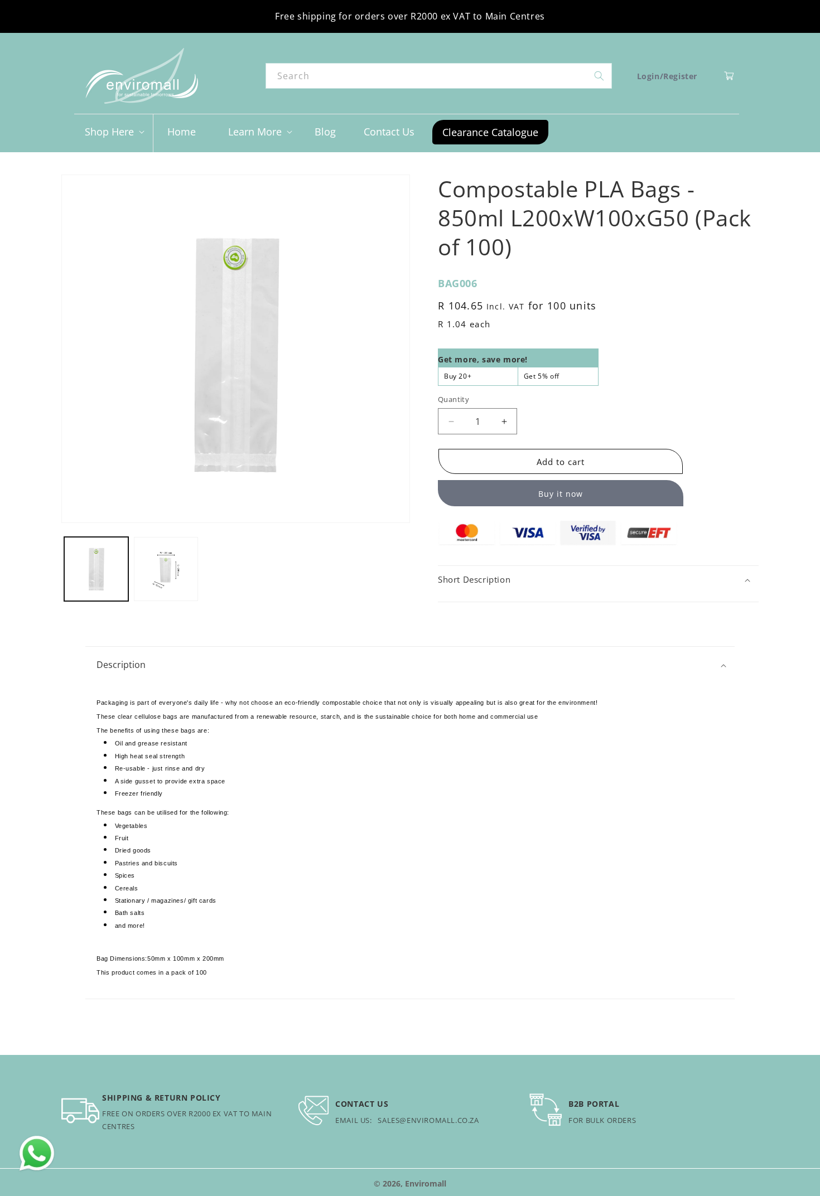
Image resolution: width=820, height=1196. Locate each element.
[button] (113, 131)
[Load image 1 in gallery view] (96, 569)
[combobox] (438, 76)
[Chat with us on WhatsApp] (37, 1154)
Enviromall (425, 1183)
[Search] (599, 76)
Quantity (453, 399)
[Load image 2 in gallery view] (166, 569)
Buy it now (560, 493)
